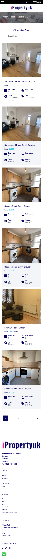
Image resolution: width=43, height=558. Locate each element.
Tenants (4, 509)
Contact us (5, 483)
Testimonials (6, 481)
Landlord (5, 507)
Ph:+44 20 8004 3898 (9, 464)
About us (5, 478)
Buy (3, 499)
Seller (4, 504)
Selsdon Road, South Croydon (17, 206)
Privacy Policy (6, 525)
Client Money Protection (10, 528)
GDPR (4, 530)
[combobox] (21, 36)
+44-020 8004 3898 (33, 2)
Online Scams (6, 536)
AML (3, 533)
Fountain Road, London (14, 328)
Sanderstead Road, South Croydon (19, 81)
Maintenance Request (9, 512)
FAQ (3, 486)
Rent (3, 501)
